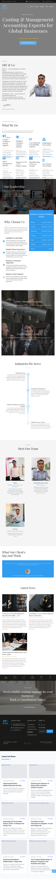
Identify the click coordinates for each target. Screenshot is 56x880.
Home (27, 6)
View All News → (6, 759)
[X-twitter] (44, 724)
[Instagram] (41, 724)
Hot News (22, 780)
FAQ (47, 6)
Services (37, 6)
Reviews (42, 6)
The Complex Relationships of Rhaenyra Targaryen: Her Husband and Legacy (41, 861)
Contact (51, 6)
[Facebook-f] (39, 724)
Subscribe (50, 731)
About (31, 6)
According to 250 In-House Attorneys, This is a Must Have (41, 615)
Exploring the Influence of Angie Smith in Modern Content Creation (40, 785)
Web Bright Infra (48, 743)
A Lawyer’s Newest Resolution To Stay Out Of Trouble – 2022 (13, 615)
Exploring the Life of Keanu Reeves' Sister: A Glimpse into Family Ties (13, 823)
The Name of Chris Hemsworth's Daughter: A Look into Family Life (42, 823)
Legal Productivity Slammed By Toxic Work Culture (14, 653)
